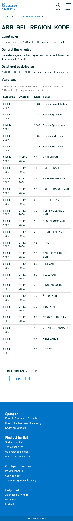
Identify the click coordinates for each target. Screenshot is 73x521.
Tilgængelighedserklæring (20, 480)
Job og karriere (14, 446)
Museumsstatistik (30, 16)
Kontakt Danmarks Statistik (21, 418)
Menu (68, 9)
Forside (6, 16)
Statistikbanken (14, 442)
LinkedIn (10, 504)
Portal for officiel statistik (20, 456)
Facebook (10, 499)
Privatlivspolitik (14, 470)
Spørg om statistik (16, 427)
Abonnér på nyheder (17, 494)
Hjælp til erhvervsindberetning (23, 423)
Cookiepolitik (12, 475)
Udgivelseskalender (16, 451)
